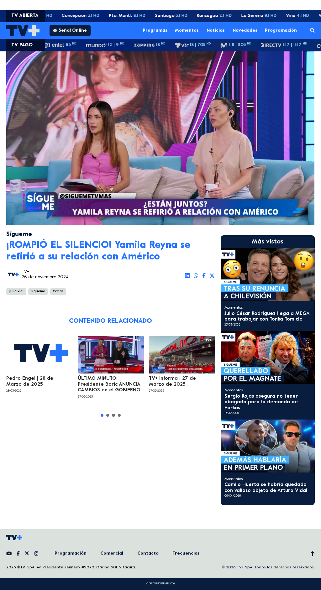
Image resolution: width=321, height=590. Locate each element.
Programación (281, 30)
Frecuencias (186, 553)
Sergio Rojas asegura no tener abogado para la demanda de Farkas (261, 402)
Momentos (187, 30)
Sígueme (19, 235)
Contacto (148, 553)
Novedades (245, 30)
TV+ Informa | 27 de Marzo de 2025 (172, 381)
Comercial (111, 553)
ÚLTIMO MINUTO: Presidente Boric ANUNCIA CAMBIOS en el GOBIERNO (109, 384)
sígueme (38, 291)
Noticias (216, 30)
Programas (155, 30)
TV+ (25, 272)
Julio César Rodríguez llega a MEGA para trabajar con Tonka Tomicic (266, 316)
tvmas (58, 291)
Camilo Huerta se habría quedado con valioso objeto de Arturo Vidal (265, 488)
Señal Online (73, 31)
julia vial (16, 291)
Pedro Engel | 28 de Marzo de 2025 (29, 381)
